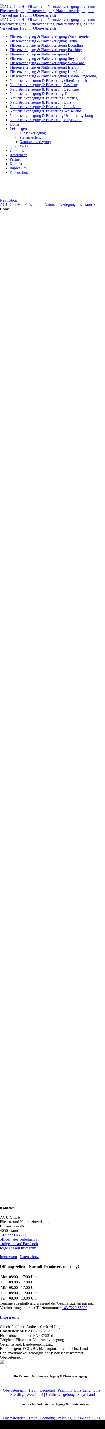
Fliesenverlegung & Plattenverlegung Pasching (46, 50)
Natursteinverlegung (35, 142)
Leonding (47, 1390)
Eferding (17, 1394)
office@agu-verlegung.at (19, 1239)
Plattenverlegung (32, 137)
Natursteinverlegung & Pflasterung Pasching (44, 85)
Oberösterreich (14, 1390)
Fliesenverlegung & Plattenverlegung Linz (42, 54)
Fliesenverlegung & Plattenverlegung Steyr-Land (47, 58)
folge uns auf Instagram (18, 1248)
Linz (96, 1390)
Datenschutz (19, 172)
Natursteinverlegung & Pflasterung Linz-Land (45, 107)
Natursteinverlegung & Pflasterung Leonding (44, 89)
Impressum (18, 168)
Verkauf (26, 146)
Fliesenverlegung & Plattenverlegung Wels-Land (47, 63)
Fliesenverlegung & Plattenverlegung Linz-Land (47, 72)
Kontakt (16, 164)
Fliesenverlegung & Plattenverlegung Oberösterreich (50, 37)
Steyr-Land (86, 1394)
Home (14, 124)
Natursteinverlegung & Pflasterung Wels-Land (45, 111)
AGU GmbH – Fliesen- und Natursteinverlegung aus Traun (46, 204)
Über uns (17, 150)
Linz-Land (82, 1390)
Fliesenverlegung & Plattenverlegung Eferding (45, 67)
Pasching (65, 1390)
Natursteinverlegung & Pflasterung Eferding (44, 98)
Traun (32, 1390)
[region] (52, 257)
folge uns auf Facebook (19, 1244)
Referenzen (18, 155)
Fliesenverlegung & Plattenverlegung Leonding (46, 45)
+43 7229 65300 (13, 1235)
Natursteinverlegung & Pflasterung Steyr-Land (46, 120)
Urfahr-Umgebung (60, 1394)
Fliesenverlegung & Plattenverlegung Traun (43, 41)
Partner (15, 159)
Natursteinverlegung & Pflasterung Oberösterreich (48, 80)
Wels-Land (34, 1394)
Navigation (8, 200)
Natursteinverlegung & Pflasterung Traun (41, 94)
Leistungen (18, 129)
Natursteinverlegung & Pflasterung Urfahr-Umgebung (51, 115)
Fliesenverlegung (33, 133)
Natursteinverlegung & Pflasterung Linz (40, 102)
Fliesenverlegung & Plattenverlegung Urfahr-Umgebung (53, 76)
